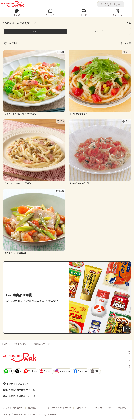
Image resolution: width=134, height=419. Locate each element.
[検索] (101, 4)
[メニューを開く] (127, 4)
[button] (110, 4)
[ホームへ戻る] (12, 4)
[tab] (98, 31)
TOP (4, 343)
